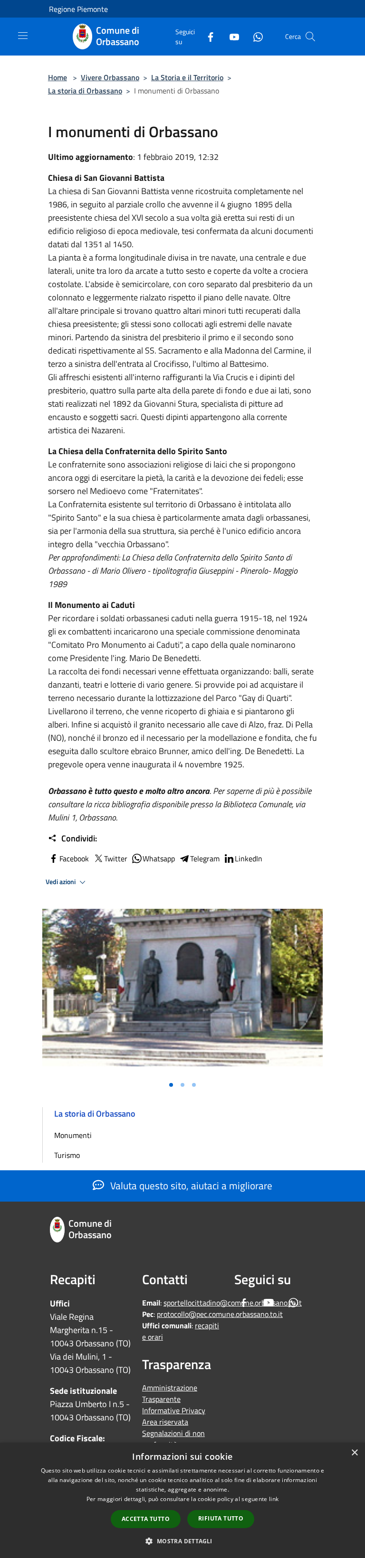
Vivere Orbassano (110, 77)
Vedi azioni (61, 882)
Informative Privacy (173, 1410)
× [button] (354, 1452)
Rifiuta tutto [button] (220, 1518)
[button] (182, 1541)
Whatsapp (159, 858)
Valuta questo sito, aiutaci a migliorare (190, 1185)
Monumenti (73, 1135)
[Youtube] (230, 36)
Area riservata (165, 1421)
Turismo (67, 1155)
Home (57, 77)
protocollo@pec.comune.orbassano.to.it (220, 1314)
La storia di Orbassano (85, 90)
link (274, 1499)
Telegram (205, 858)
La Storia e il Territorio (187, 77)
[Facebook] (206, 36)
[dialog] (182, 1500)
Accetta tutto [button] (146, 1519)
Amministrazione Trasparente (169, 1393)
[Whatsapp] (254, 36)
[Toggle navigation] (23, 35)
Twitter (115, 858)
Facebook (74, 858)
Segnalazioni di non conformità (173, 1438)
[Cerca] (310, 36)
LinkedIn (248, 858)
